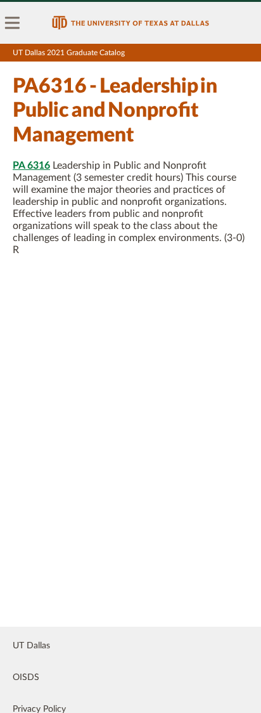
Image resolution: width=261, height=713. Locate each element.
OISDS (26, 677)
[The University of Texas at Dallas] (130, 23)
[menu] (12, 23)
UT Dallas (31, 645)
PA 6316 (31, 165)
